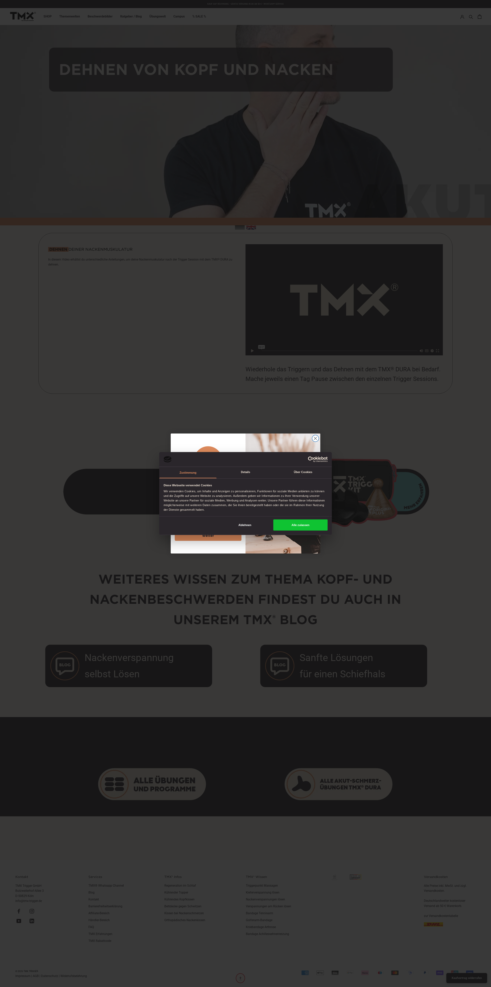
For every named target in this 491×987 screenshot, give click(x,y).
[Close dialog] (315, 438)
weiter (208, 535)
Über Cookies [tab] (303, 472)
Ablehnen (244, 524)
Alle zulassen (300, 524)
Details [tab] (245, 472)
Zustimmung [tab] (188, 472)
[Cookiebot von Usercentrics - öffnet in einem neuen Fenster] (311, 459)
